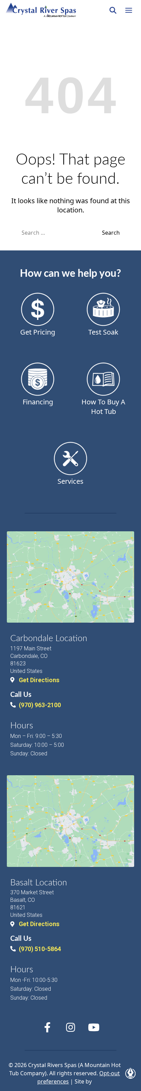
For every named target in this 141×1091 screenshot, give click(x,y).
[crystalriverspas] (40, 10)
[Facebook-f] (47, 1027)
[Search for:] (62, 232)
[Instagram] (70, 1027)
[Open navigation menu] (129, 10)
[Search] (113, 10)
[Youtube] (94, 1027)
